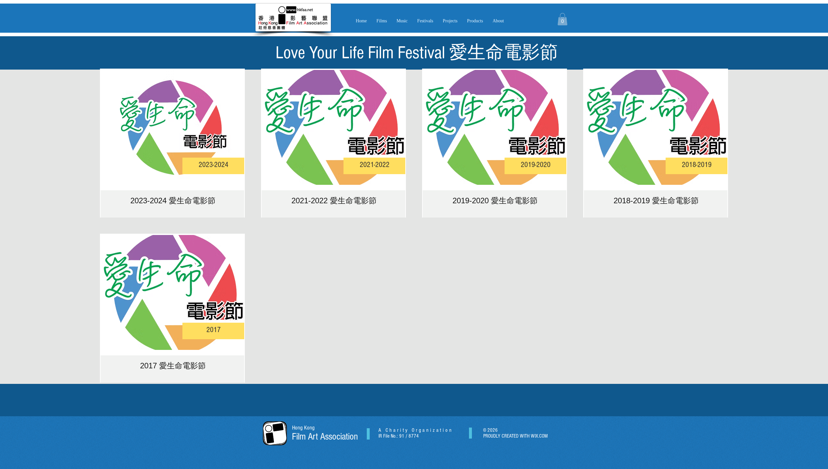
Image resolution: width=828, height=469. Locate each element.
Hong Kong (303, 427)
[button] (402, 21)
